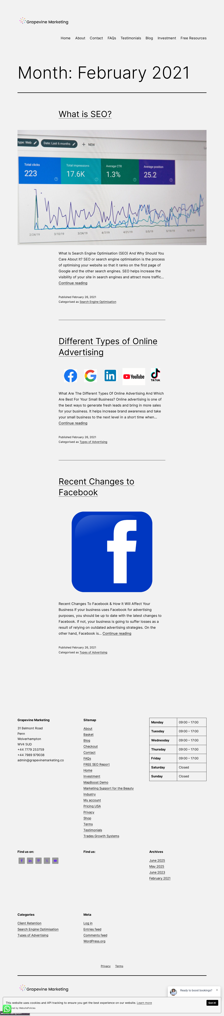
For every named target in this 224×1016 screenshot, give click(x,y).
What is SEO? (85, 114)
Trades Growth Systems (101, 836)
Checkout (90, 746)
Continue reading (73, 283)
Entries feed (92, 929)
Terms (88, 824)
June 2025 (157, 860)
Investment (167, 38)
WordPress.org (94, 941)
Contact (96, 38)
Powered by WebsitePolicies (21, 1008)
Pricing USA (92, 806)
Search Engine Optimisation (98, 301)
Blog (149, 38)
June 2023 (157, 872)
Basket (88, 734)
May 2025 (156, 866)
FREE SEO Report (96, 764)
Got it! (212, 1002)
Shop (87, 818)
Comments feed (95, 935)
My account (92, 800)
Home (66, 38)
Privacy (88, 812)
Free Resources (193, 38)
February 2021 (159, 878)
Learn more (144, 1002)
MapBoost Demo (95, 782)
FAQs (112, 38)
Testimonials (131, 38)
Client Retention (29, 923)
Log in (88, 923)
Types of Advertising (93, 442)
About (80, 38)
